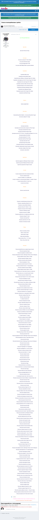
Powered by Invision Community (19, 518)
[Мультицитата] (11, 497)
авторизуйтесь (33, 504)
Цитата (14, 496)
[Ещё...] (36, 34)
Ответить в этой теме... (11, 509)
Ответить (33, 29)
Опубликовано (15, 34)
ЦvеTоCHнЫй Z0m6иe (10, 25)
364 (6, 44)
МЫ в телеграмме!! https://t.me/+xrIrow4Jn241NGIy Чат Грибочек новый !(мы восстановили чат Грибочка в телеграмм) (19, 2)
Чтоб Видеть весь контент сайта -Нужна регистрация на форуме (18, 5)
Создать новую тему (23, 29)
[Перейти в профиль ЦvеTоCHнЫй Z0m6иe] (2, 26)
